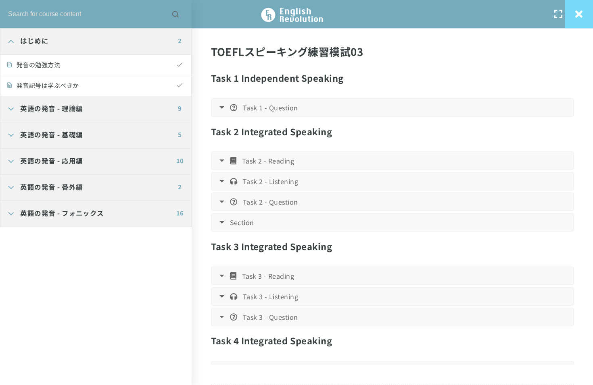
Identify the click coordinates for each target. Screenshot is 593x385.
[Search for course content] (175, 14)
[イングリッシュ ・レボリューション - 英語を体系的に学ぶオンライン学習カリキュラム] (296, 14)
